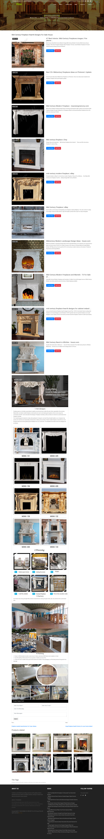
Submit (27, 29)
